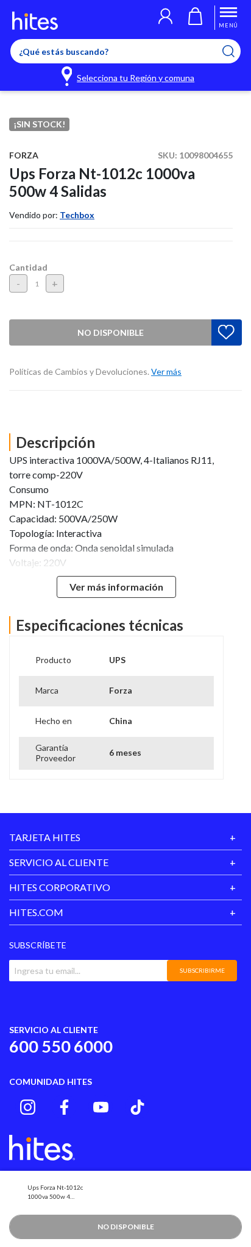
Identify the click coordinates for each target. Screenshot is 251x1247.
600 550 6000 (61, 1046)
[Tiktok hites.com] (137, 1107)
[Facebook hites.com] (64, 1107)
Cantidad (28, 267)
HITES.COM (36, 912)
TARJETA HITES (44, 837)
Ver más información (116, 586)
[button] (165, 17)
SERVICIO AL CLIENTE (58, 862)
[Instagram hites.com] (27, 1107)
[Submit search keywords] (236, 51)
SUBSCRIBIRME (202, 970)
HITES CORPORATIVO (59, 887)
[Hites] (35, 21)
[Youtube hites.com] (100, 1107)
